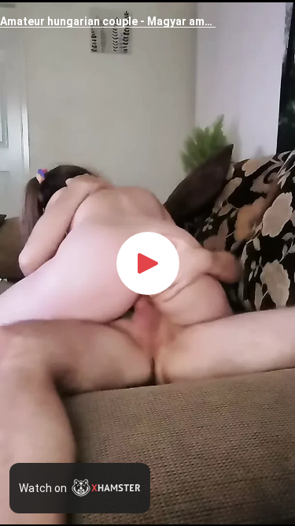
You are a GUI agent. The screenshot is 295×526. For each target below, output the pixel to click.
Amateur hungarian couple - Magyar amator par (108, 22)
